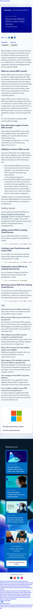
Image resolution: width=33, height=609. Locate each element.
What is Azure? (3, 581)
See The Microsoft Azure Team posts (11, 430)
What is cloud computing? (6, 595)
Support (22, 587)
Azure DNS (14, 45)
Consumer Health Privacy (6, 605)
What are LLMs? (26, 597)
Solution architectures (15, 587)
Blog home (8, 10)
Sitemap (14, 605)
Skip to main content (5, 0)
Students (26, 592)
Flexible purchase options (26, 584)
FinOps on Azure (4, 586)
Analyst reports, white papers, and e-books (17, 594)
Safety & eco (19, 606)
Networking (5, 45)
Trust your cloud (13, 582)
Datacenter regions (4, 582)
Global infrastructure (23, 581)
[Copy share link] (6, 37)
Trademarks (12, 606)
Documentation (7, 592)
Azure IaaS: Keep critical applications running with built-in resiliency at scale (15, 520)
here (15, 121)
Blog (12, 592)
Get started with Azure (12, 581)
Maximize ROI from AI (13, 586)
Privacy (27, 605)
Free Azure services (15, 584)
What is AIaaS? (19, 597)
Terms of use (7, 606)
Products (2, 584)
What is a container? (5, 598)
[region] (16, 244)
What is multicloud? (17, 595)
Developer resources (18, 592)
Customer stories (29, 582)
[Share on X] (12, 37)
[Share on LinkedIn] (15, 37)
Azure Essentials (21, 582)
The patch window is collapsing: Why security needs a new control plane (15, 469)
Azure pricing (8, 584)
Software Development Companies (8, 590)
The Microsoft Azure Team (12, 26)
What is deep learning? (10, 597)
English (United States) (5, 600)
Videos (28, 594)
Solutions (21, 586)
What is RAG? (13, 598)
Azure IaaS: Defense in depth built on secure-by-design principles (16, 494)
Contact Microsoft (20, 605)
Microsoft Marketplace (22, 590)
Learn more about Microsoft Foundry (16, 563)
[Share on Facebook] (9, 37)
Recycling (24, 606)
